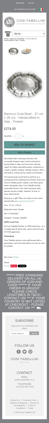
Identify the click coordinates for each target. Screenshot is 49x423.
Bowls (16, 257)
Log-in (31, 3)
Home (6, 39)
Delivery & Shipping (18, 403)
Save (15, 266)
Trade (30, 408)
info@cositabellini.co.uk (24, 380)
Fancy (6, 266)
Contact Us (15, 400)
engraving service (25, 201)
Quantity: (8, 136)
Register (20, 3)
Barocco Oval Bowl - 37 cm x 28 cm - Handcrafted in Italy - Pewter (20, 39)
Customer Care (29, 400)
